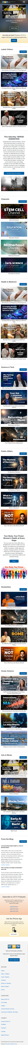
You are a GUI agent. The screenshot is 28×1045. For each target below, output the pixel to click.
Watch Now (14, 28)
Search (3, 989)
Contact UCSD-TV (5, 1021)
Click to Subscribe (14, 959)
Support (3, 1005)
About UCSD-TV (5, 999)
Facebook (3, 1028)
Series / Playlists (5, 977)
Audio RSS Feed (14, 911)
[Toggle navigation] (24, 2)
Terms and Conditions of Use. (11, 1043)
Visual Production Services (7, 1008)
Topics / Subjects (5, 973)
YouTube (3, 1031)
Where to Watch (5, 986)
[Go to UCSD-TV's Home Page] (9, 2)
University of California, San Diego (9, 1012)
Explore (14, 561)
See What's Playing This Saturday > (14, 173)
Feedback (3, 1024)
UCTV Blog (4, 1002)
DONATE (14, 40)
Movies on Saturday (6, 983)
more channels (23, 201)
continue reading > (5, 864)
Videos (2, 970)
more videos (23, 51)
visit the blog (23, 841)
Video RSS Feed (14, 909)
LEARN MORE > (14, 934)
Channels (3, 980)
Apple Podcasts (14, 906)
